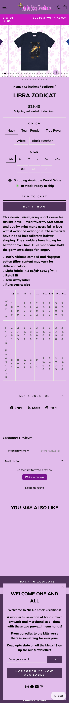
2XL (57, 159)
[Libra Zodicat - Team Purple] (11, 556)
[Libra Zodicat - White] (18, 556)
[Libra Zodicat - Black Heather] (22, 556)
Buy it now (34, 206)
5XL (46, 169)
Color (34, 123)
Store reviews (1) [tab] (50, 450)
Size (34, 151)
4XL (34, 169)
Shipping (19, 111)
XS (11, 159)
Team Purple (30, 130)
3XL (22, 169)
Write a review (34, 477)
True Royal (53, 130)
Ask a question (34, 395)
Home (17, 86)
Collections (31, 86)
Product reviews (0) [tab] (18, 450)
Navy (11, 130)
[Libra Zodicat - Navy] (7, 556)
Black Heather (42, 141)
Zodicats (48, 86)
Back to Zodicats (37, 581)
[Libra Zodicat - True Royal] (15, 556)
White (21, 141)
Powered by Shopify (34, 699)
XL (46, 159)
